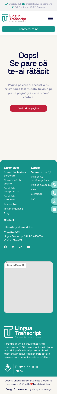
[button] (50, 18)
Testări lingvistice (13, 209)
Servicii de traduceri (9, 198)
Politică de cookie (41, 185)
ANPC (34, 190)
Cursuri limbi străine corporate (15, 174)
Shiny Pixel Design (41, 389)
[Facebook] (5, 246)
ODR (33, 199)
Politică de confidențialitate (40, 179)
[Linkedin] (13, 246)
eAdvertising (43, 384)
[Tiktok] (20, 246)
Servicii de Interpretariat (11, 190)
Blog (6, 213)
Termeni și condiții (41, 172)
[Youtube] (28, 246)
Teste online (10, 204)
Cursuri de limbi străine (12, 182)
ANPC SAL (36, 194)
